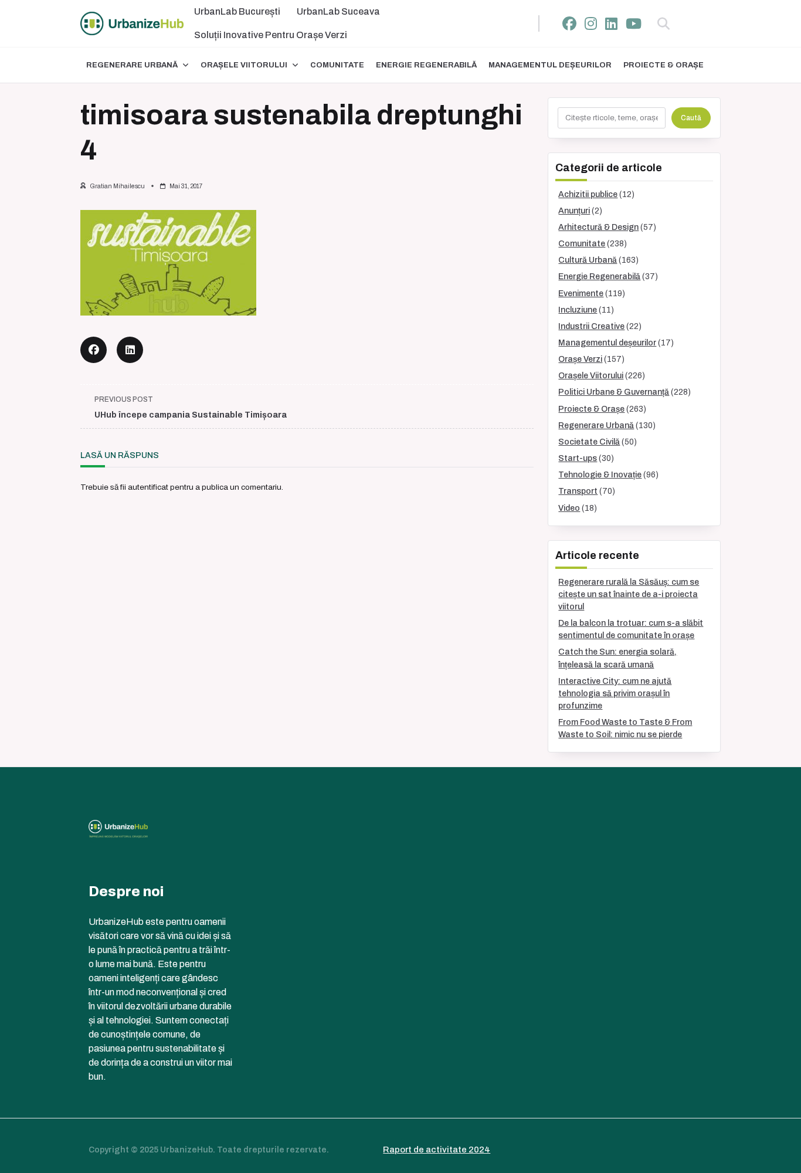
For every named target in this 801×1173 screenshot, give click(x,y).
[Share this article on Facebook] (93, 350)
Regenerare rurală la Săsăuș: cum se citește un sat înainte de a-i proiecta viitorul (628, 594)
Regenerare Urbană (132, 65)
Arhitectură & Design (598, 227)
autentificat (148, 487)
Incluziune (577, 310)
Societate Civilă (589, 442)
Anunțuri (574, 210)
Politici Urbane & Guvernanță (613, 392)
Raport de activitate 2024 (436, 1149)
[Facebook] (569, 23)
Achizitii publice (587, 194)
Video (569, 508)
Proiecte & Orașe (663, 65)
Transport (578, 491)
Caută (691, 118)
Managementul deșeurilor (550, 65)
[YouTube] (634, 23)
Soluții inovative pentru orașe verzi (270, 35)
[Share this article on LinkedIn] (130, 350)
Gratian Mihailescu (117, 186)
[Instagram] (591, 23)
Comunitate (337, 65)
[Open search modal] (663, 23)
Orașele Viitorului (244, 65)
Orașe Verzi (580, 359)
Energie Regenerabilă (426, 65)
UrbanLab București (237, 11)
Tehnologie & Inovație (600, 474)
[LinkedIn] (611, 23)
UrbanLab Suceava (338, 11)
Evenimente (580, 293)
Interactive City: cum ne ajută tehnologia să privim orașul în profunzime (614, 693)
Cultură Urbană (587, 260)
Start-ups (577, 458)
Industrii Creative (591, 326)
